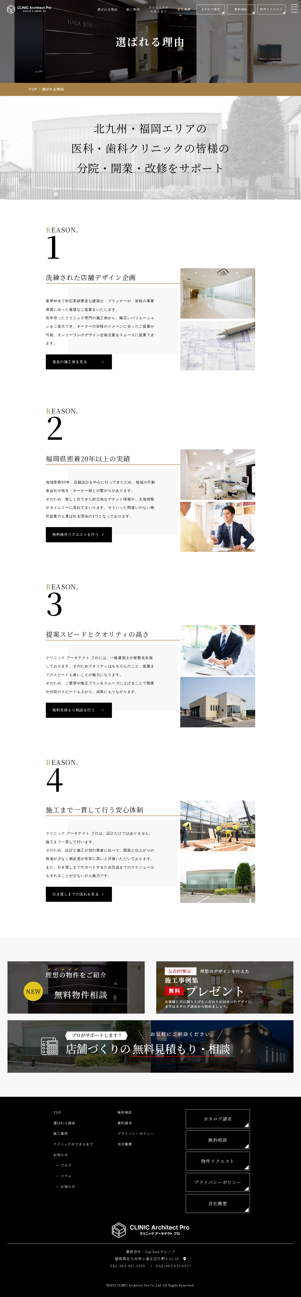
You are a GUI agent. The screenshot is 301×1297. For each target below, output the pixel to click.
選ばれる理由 (64, 1123)
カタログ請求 (218, 1118)
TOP (33, 89)
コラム (66, 1175)
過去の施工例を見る (69, 362)
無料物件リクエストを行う (75, 534)
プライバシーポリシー (135, 1133)
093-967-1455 (132, 1265)
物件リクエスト (217, 1161)
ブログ (66, 1165)
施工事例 (60, 1133)
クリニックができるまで (73, 1144)
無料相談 (124, 1112)
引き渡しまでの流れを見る (75, 894)
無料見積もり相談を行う (73, 710)
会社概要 (124, 1144)
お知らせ (60, 1154)
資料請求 (124, 1123)
